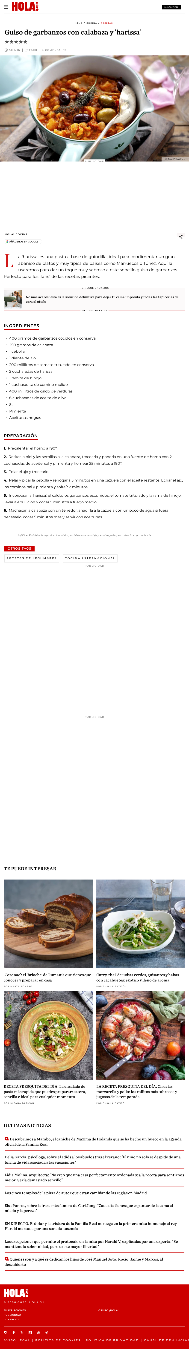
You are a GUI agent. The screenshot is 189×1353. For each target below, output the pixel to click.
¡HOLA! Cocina (16, 234)
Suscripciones (15, 1310)
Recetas (107, 23)
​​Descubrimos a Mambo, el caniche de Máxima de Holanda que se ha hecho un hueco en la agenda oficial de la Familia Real (93, 1141)
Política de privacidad (112, 1340)
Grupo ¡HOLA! (108, 1310)
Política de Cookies (58, 1340)
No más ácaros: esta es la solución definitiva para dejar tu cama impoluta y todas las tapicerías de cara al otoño (102, 299)
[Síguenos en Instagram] (6, 1332)
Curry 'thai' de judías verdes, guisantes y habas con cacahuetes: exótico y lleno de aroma (137, 977)
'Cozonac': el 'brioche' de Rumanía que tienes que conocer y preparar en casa (47, 977)
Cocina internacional (90, 558)
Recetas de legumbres (31, 558)
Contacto (11, 1319)
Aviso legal (17, 1340)
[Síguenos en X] (22, 1332)
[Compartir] (181, 237)
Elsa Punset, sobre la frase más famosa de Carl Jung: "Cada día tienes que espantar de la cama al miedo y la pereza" (89, 1208)
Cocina (91, 23)
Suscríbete (171, 7)
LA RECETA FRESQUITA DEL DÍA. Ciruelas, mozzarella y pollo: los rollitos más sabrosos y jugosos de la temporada (136, 1091)
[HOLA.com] (94, 1293)
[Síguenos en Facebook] (14, 1332)
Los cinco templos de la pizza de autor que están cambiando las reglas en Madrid (76, 1192)
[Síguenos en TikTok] (31, 1332)
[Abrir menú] (6, 7)
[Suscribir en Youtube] (39, 1332)
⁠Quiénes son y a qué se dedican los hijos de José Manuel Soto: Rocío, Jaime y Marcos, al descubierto (84, 1261)
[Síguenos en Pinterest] (47, 1332)
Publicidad (12, 1314)
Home (79, 23)
